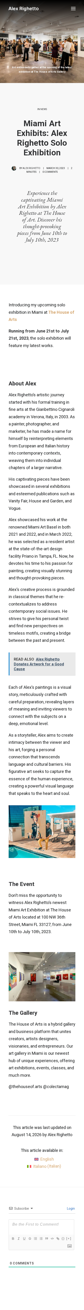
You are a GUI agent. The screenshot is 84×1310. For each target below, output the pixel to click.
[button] (73, 8)
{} (63, 1238)
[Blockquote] (46, 1238)
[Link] (57, 1238)
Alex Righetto (31, 168)
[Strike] (29, 1238)
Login (70, 1208)
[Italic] (18, 1238)
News (43, 109)
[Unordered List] (41, 1238)
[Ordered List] (35, 1238)
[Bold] (13, 1238)
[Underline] (24, 1238)
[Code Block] (52, 1238)
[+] (68, 1238)
